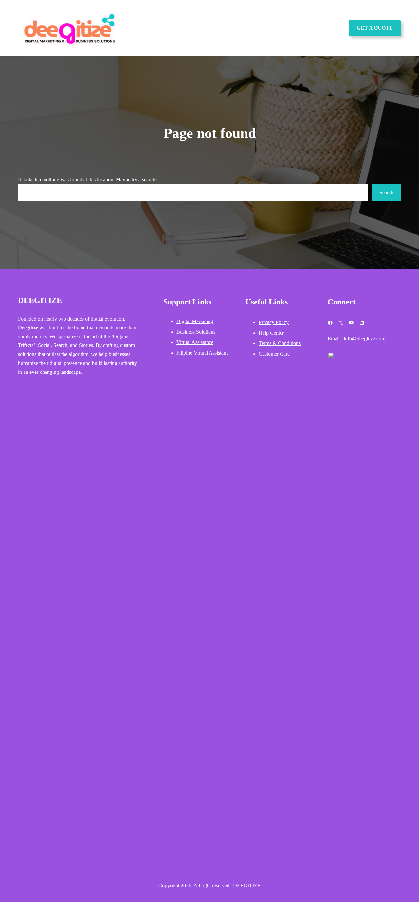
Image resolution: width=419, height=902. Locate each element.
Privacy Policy (274, 322)
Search (386, 192)
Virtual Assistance (194, 342)
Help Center (271, 333)
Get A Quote (375, 28)
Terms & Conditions (280, 343)
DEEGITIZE (40, 300)
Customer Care (274, 353)
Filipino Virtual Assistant (202, 353)
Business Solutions (195, 332)
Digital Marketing (194, 321)
